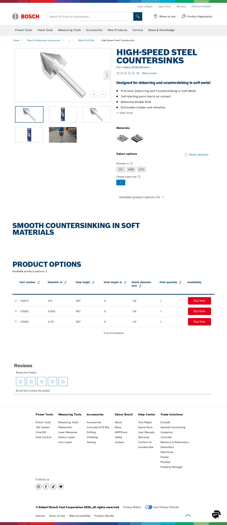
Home (16, 40)
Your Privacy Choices (166, 507)
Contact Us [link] (145, 442)
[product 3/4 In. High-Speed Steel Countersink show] (16, 321)
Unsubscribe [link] (145, 447)
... (69, 40)
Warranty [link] (143, 437)
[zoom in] (94, 94)
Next (107, 75)
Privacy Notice (132, 507)
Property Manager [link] (171, 467)
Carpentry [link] (166, 432)
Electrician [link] (166, 452)
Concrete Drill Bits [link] (98, 427)
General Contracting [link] (172, 427)
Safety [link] (118, 437)
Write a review (149, 73)
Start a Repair (145, 6)
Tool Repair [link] (145, 422)
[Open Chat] (216, 514)
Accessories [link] (95, 414)
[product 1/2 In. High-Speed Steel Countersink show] (16, 300)
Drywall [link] (165, 422)
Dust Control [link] (43, 437)
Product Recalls (104, 515)
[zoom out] (102, 94)
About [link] (118, 422)
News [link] (118, 427)
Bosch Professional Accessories (43, 40)
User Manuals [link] (146, 432)
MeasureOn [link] (65, 427)
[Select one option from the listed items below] (131, 163)
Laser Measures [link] (67, 432)
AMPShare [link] (121, 432)
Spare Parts (164, 6)
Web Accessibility (79, 515)
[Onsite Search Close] (130, 16)
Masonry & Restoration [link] (174, 442)
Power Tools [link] (44, 414)
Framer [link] (164, 457)
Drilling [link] (91, 432)
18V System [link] (43, 427)
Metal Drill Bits (86, 40)
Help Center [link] (146, 414)
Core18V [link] (41, 432)
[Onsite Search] (137, 16)
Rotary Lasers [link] (66, 437)
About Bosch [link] (124, 414)
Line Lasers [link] (65, 442)
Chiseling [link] (92, 437)
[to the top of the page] (221, 504)
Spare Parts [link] (145, 427)
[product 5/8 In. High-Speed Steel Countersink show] (16, 311)
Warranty (181, 6)
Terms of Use (57, 515)
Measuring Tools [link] (69, 414)
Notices (40, 515)
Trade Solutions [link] (171, 414)
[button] (199, 301)
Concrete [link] (166, 437)
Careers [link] (119, 442)
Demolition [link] (167, 447)
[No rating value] (126, 73)
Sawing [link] (91, 442)
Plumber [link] (165, 462)
